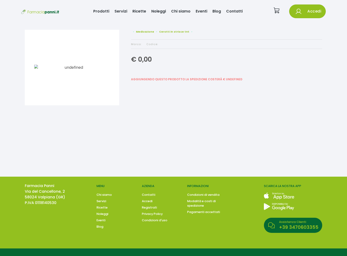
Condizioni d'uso (154, 220)
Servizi (120, 11)
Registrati (149, 207)
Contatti (234, 11)
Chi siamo (180, 11)
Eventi (201, 11)
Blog (216, 11)
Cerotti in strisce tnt (174, 32)
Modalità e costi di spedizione (201, 203)
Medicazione (145, 32)
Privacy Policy (152, 214)
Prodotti (101, 11)
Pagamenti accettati (203, 212)
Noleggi (158, 11)
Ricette (139, 11)
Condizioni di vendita (203, 195)
